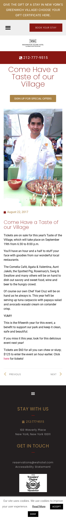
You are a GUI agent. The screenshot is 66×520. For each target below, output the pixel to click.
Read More (38, 506)
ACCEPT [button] (56, 506)
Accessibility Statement (33, 467)
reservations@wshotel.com (33, 462)
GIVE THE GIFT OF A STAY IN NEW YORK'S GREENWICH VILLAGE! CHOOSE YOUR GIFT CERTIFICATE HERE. (33, 10)
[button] (8, 28)
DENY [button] (33, 514)
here (6, 358)
